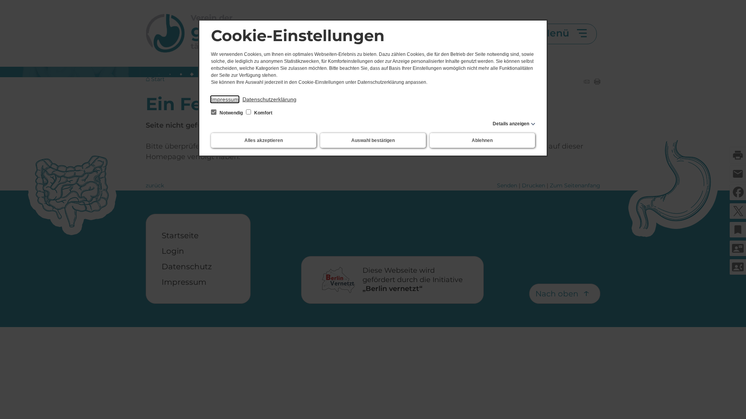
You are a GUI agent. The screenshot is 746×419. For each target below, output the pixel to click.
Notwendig (231, 113)
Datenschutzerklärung (269, 99)
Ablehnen (482, 140)
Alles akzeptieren (263, 140)
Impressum (225, 99)
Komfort (262, 113)
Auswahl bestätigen (373, 140)
